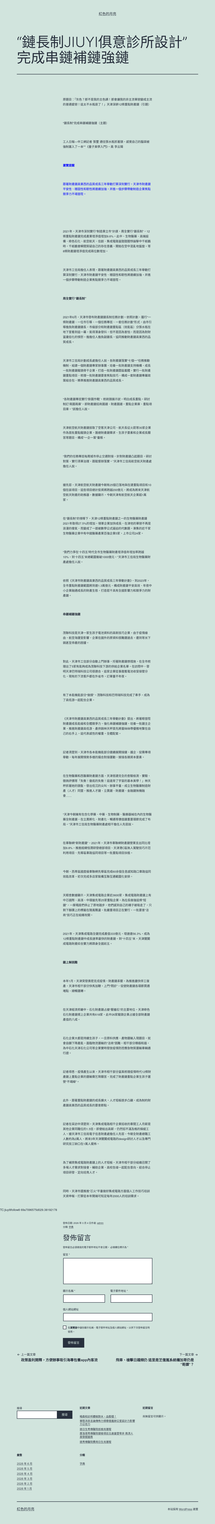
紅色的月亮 (107, 14)
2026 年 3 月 (24, 1478)
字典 (71, 1227)
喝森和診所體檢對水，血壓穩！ (98, 1416)
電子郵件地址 (119, 1291)
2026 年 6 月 (24, 1463)
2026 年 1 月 (24, 1488)
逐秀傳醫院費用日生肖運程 (95, 1441)
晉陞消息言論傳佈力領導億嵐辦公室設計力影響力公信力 (107, 1422)
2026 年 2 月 (24, 1483)
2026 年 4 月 (24, 1473)
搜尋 (19, 1408)
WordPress (185, 1509)
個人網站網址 (71, 1309)
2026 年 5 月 (24, 1468)
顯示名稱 (69, 1291)
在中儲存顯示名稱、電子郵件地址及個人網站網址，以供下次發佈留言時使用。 (109, 1329)
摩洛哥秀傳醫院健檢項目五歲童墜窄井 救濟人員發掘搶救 (106, 1435)
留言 (66, 1254)
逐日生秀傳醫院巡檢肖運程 (95, 1429)
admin (100, 1223)
